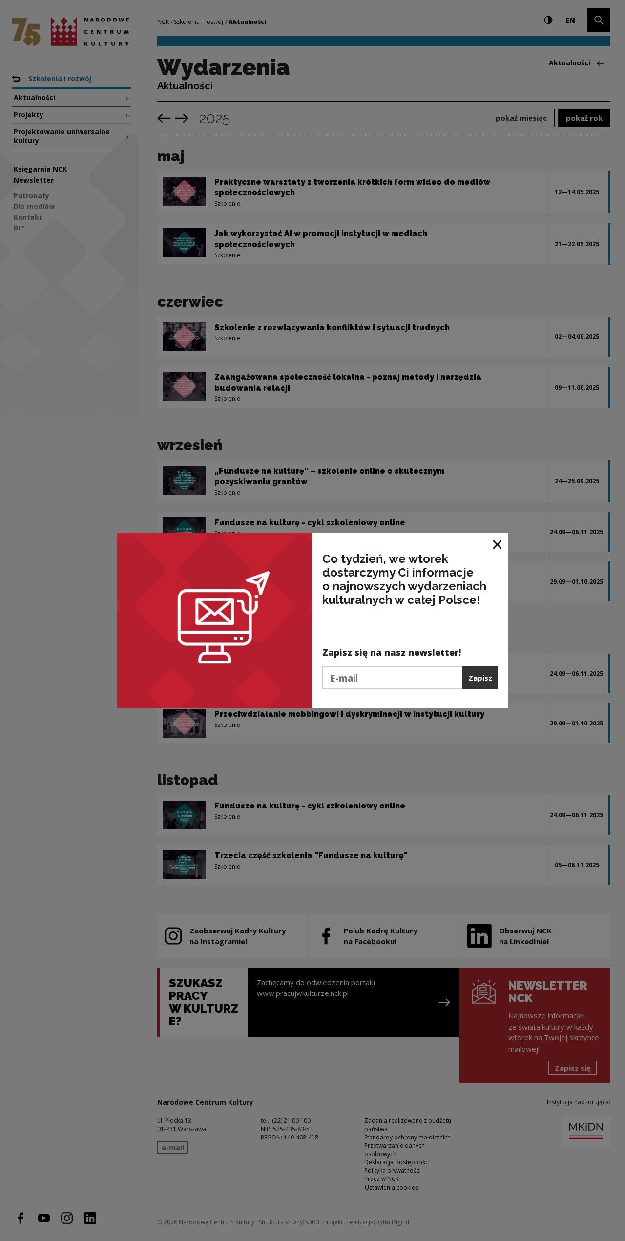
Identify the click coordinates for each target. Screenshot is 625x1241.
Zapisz (480, 678)
